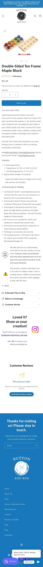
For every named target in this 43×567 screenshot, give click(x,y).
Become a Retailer (12, 520)
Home (7, 489)
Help (6, 525)
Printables (9, 535)
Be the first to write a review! (21, 394)
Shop (6, 499)
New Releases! (10, 509)
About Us (8, 494)
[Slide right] (26, 61)
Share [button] (6, 286)
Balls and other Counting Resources (20, 152)
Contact (8, 514)
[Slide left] (16, 61)
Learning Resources (26, 155)
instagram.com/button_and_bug (14, 335)
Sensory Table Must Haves (15, 504)
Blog (6, 530)
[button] (2, 16)
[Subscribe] (35, 445)
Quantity (5, 90)
